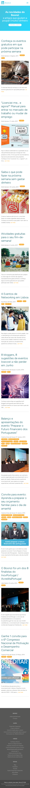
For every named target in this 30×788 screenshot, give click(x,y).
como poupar (23, 441)
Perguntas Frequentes (15, 726)
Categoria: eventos (15, 24)
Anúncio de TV (15, 751)
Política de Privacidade (18, 785)
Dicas (3, 58)
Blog (15, 765)
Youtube (15, 768)
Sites (3, 303)
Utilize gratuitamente (15, 716)
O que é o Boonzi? (15, 728)
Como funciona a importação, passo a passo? (15, 732)
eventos (22, 55)
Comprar (15, 718)
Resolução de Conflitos (18, 784)
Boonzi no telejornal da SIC (15, 743)
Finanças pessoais (15, 443)
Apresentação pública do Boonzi (15, 749)
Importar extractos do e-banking (15, 745)
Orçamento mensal (14, 439)
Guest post (8, 303)
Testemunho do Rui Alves (15, 753)
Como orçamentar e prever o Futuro (15, 747)
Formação (4, 439)
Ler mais (7, 161)
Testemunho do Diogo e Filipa (15, 755)
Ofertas (25, 517)
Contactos (15, 774)
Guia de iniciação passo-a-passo (15, 730)
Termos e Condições (6, 784)
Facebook (15, 766)
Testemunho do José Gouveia (15, 757)
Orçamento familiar (7, 441)
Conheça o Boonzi (15, 741)
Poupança (4, 445)
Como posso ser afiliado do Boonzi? (15, 734)
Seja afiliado (15, 772)
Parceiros (24, 443)
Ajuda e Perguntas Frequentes (15, 770)
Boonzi (7, 443)
